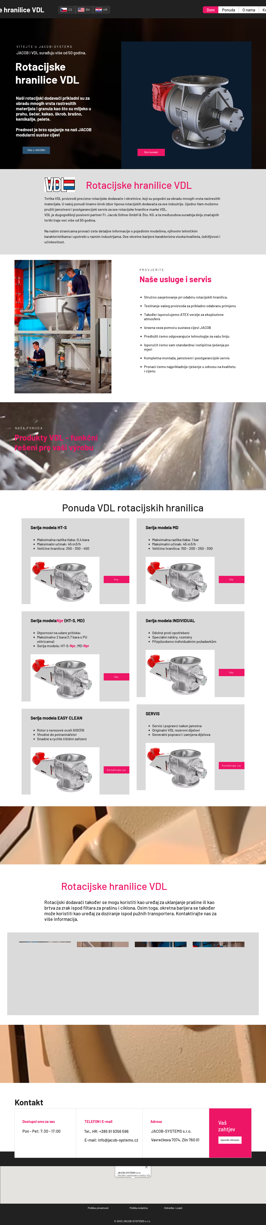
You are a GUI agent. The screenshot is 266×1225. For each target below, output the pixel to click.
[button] (230, 1140)
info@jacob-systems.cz (118, 1140)
